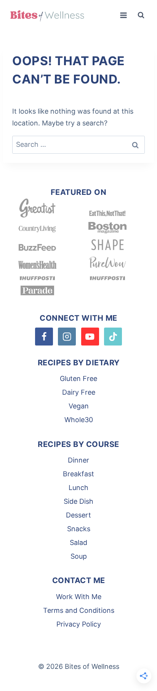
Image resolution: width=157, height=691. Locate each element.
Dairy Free (78, 392)
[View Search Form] (141, 15)
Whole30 (78, 420)
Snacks (78, 529)
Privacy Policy (78, 624)
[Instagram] (67, 337)
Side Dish (78, 501)
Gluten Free (78, 378)
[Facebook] (44, 337)
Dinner (78, 460)
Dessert (78, 515)
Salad (78, 542)
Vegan (79, 406)
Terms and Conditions (78, 610)
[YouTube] (90, 337)
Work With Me (78, 597)
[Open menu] (123, 15)
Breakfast (78, 474)
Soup (78, 556)
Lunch (78, 488)
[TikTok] (113, 337)
